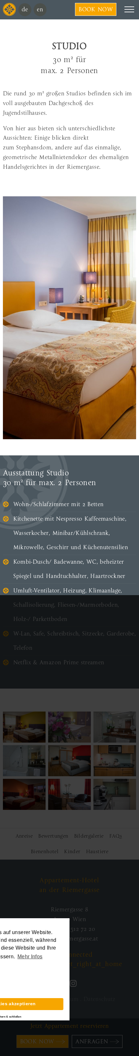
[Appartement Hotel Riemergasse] (9, 14)
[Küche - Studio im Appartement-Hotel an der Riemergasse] (114, 760)
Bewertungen (53, 836)
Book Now (96, 9)
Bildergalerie (89, 836)
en (40, 9)
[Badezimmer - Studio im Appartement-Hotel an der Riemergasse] (114, 727)
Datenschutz (99, 999)
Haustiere (97, 852)
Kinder (72, 852)
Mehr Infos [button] (30, 956)
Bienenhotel (45, 852)
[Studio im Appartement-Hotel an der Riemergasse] (24, 727)
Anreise (24, 836)
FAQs (115, 836)
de (25, 9)
